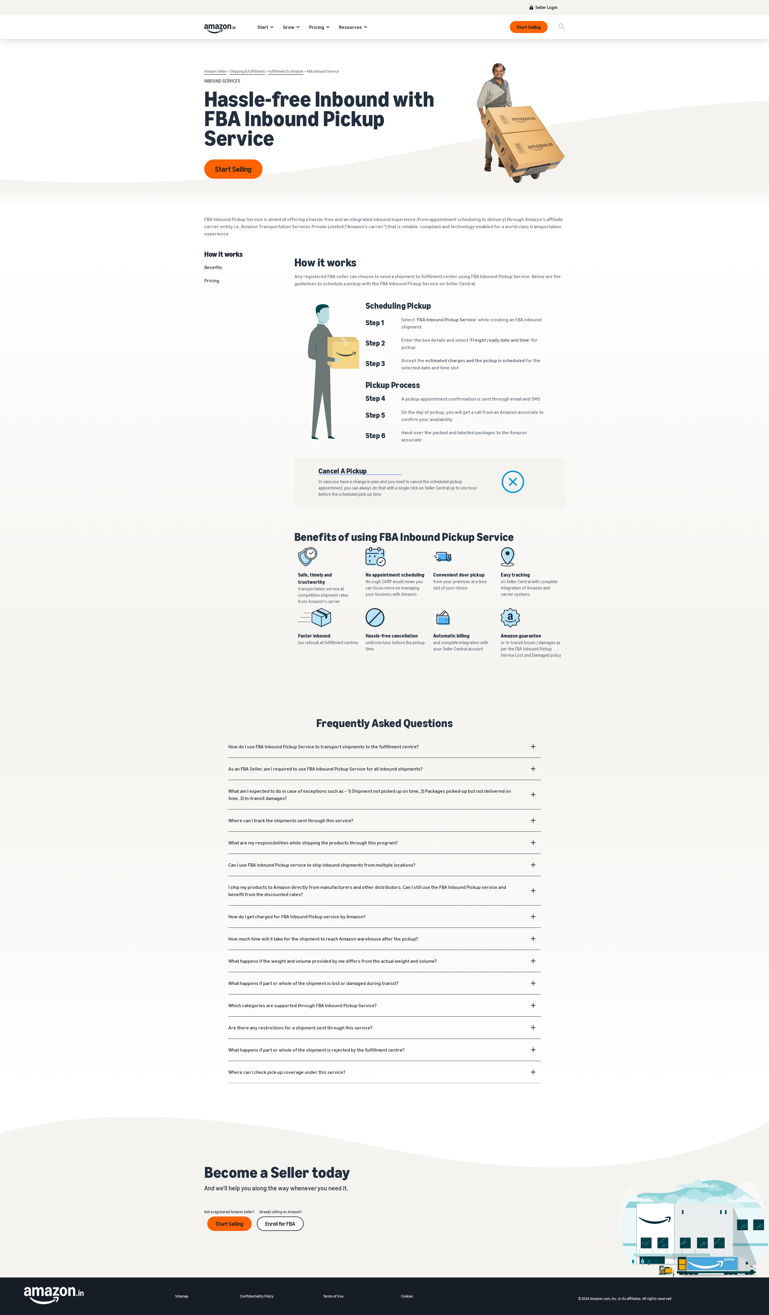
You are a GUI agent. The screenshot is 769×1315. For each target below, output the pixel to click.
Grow (288, 27)
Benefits (213, 267)
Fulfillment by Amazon (285, 71)
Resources (350, 27)
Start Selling (529, 27)
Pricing (316, 27)
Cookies (407, 1296)
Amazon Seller (215, 71)
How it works (223, 254)
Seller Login (546, 7)
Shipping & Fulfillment (247, 71)
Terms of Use (333, 1296)
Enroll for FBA (280, 1223)
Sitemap (181, 1296)
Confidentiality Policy (257, 1296)
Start (262, 27)
